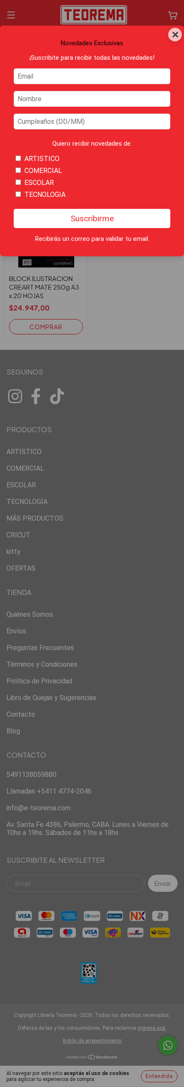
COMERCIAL (43, 171)
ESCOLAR (39, 183)
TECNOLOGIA (44, 194)
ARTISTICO (41, 159)
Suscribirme (92, 218)
